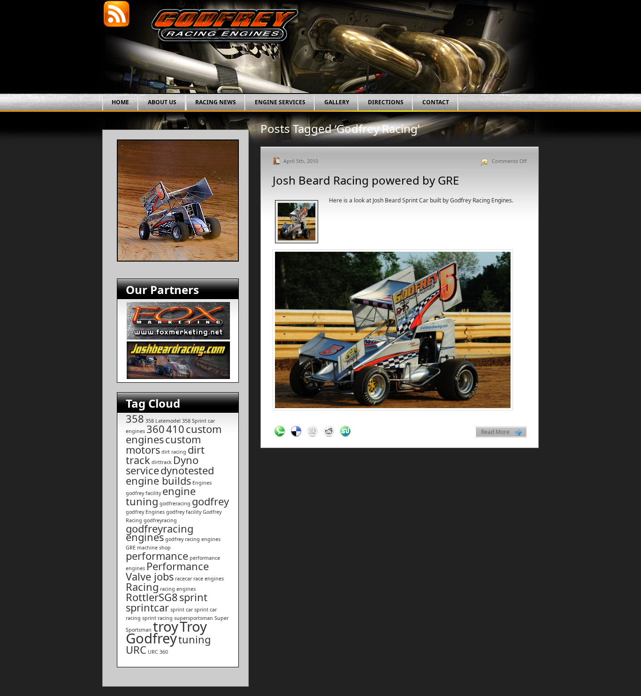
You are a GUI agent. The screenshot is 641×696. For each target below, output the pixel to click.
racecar (183, 578)
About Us (162, 102)
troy (165, 626)
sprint (193, 597)
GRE (131, 547)
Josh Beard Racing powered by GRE (366, 180)
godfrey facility (183, 512)
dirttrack (162, 462)
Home (120, 102)
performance (157, 556)
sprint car (181, 609)
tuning (194, 639)
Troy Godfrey (166, 632)
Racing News (215, 102)
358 (135, 418)
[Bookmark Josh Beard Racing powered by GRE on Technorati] (280, 432)
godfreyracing (160, 520)
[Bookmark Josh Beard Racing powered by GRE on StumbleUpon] (345, 432)
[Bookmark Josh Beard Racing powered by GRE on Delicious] (296, 432)
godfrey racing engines (193, 539)
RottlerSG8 (152, 597)
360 (155, 429)
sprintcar (147, 607)
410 (175, 429)
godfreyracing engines (159, 533)
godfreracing (175, 503)
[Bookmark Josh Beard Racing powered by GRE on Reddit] (329, 432)
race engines (208, 578)
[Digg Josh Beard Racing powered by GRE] (312, 432)
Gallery (336, 102)
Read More (495, 432)
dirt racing (173, 452)
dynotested (187, 470)
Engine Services (280, 102)
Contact (435, 102)
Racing (142, 587)
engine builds (158, 480)
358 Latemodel (163, 421)
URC (136, 650)
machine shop (154, 547)
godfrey (210, 501)
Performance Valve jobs (167, 571)
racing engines (178, 589)
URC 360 (158, 652)
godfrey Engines (145, 512)
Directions (386, 102)
